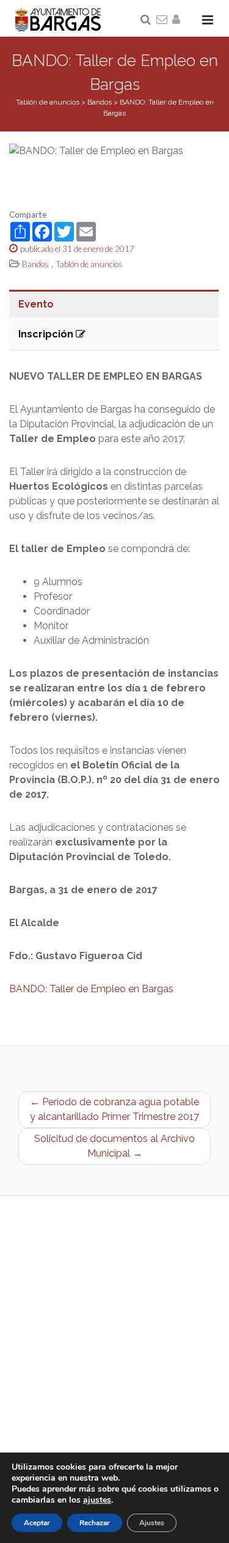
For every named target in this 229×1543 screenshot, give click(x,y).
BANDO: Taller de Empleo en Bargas (91, 989)
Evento (36, 304)
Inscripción (47, 334)
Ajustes (151, 1523)
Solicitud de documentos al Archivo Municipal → (114, 1146)
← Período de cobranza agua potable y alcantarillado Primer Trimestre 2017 (114, 1109)
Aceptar (37, 1523)
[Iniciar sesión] (178, 20)
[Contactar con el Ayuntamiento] (162, 20)
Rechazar (94, 1523)
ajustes (97, 1500)
